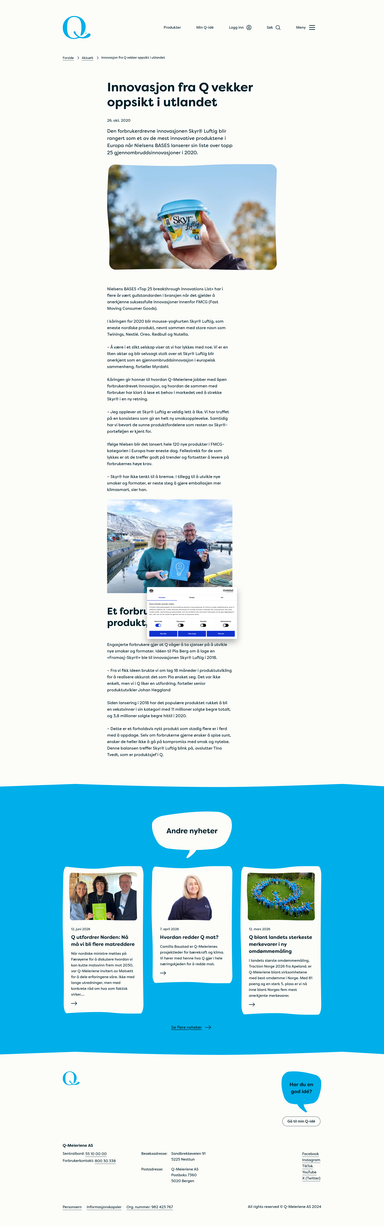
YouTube (309, 1172)
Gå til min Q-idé (301, 1121)
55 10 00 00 (96, 1153)
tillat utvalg (192, 633)
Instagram (311, 1160)
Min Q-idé (205, 27)
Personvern (72, 1207)
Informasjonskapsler (104, 1207)
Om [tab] (222, 597)
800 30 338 (105, 1161)
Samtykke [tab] (162, 597)
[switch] (181, 625)
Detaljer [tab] (192, 597)
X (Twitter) (311, 1178)
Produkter (172, 27)
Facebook (310, 1153)
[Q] (77, 27)
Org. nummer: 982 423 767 (149, 1207)
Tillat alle (221, 633)
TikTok (307, 1166)
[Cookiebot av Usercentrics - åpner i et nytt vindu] (226, 590)
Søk (270, 27)
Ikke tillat (163, 633)
